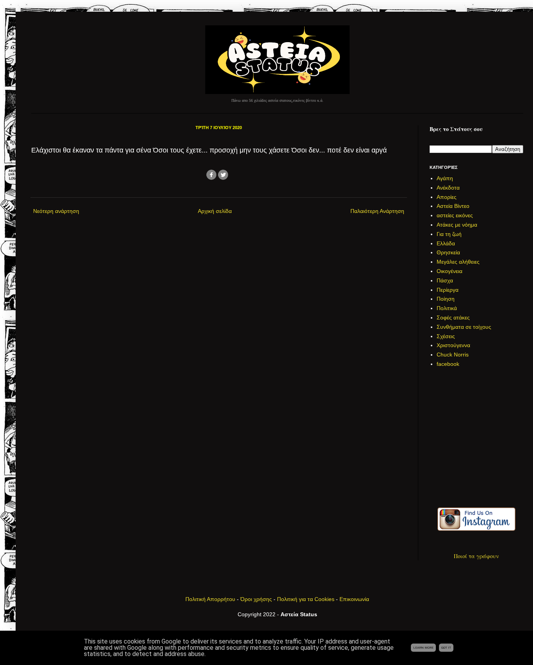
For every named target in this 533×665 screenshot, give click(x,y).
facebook (448, 364)
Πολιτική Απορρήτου (210, 599)
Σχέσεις (446, 336)
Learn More (423, 647)
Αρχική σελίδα (215, 211)
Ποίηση (446, 299)
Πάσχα (445, 280)
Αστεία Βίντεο (453, 206)
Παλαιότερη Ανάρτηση (377, 211)
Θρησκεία (448, 252)
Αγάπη (445, 178)
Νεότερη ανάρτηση (56, 211)
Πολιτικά (447, 308)
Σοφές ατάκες (453, 317)
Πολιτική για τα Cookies (305, 599)
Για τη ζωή (449, 234)
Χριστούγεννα (453, 345)
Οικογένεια (449, 271)
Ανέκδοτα (448, 187)
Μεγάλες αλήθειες (458, 262)
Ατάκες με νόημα (457, 225)
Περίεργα (447, 290)
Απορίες (447, 197)
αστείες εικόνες (455, 215)
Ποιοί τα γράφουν (476, 556)
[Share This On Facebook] (211, 179)
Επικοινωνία (354, 599)
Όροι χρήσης (256, 599)
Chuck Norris (453, 354)
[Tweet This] (223, 179)
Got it (446, 647)
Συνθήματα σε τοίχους (464, 327)
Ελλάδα (446, 243)
